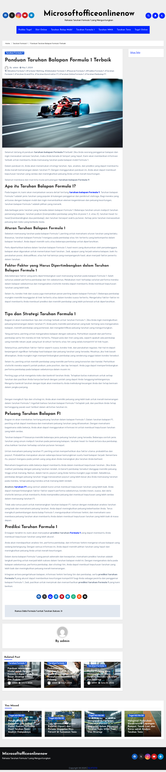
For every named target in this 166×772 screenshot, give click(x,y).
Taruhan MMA (106, 30)
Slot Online (41, 30)
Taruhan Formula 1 (85, 30)
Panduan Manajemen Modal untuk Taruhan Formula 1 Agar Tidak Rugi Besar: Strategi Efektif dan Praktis (22, 674)
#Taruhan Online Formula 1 (71, 74)
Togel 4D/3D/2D (16, 715)
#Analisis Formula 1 (16, 71)
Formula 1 (75, 533)
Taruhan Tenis (124, 30)
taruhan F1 (20, 487)
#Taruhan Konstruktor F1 (46, 74)
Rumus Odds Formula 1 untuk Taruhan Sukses (37, 611)
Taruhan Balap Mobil (61, 30)
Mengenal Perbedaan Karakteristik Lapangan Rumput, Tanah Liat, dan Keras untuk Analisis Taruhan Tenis (141, 726)
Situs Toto (135, 52)
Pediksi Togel (25, 30)
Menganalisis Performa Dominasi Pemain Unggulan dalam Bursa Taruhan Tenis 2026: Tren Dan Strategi (102, 726)
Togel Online (141, 30)
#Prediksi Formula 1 (95, 71)
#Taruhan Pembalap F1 (95, 74)
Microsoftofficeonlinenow (88, 14)
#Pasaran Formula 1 (76, 71)
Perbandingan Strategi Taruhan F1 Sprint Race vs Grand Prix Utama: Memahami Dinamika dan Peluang (61, 674)
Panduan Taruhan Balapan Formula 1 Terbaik (58, 60)
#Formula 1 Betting (35, 71)
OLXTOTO (92, 768)
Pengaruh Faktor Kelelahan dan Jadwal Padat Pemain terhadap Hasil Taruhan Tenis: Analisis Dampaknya (21, 726)
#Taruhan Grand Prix (24, 74)
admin (15, 68)
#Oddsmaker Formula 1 (55, 71)
